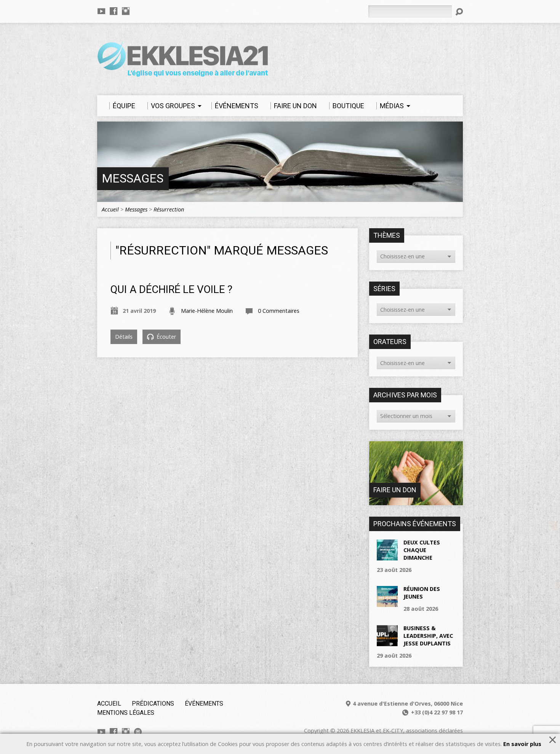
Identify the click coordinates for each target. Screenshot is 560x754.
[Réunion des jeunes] (387, 603)
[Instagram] (126, 11)
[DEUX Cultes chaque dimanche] (387, 556)
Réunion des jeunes (421, 592)
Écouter (165, 336)
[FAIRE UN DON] (416, 501)
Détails (124, 336)
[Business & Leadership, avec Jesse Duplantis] (387, 641)
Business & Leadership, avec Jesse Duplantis (428, 635)
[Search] (459, 12)
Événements (204, 703)
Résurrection (169, 209)
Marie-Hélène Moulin (207, 310)
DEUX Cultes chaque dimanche (421, 550)
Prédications (153, 703)
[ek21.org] (138, 732)
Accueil (110, 209)
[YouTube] (101, 11)
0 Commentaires (278, 310)
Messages (132, 178)
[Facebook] (113, 11)
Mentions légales (125, 712)
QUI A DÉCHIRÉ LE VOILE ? (171, 289)
